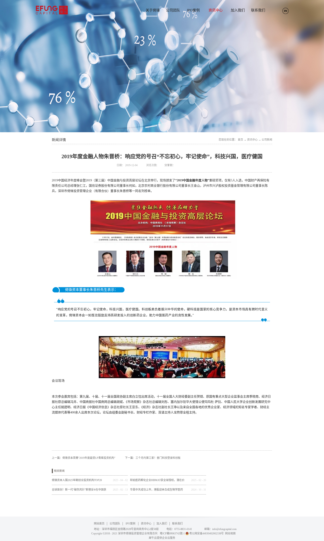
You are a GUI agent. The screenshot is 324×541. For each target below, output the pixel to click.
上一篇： (83, 457)
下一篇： (153, 457)
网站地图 (230, 533)
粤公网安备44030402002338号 (206, 533)
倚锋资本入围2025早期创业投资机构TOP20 (77, 480)
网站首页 (99, 523)
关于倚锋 (153, 10)
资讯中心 (252, 139)
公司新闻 (267, 139)
